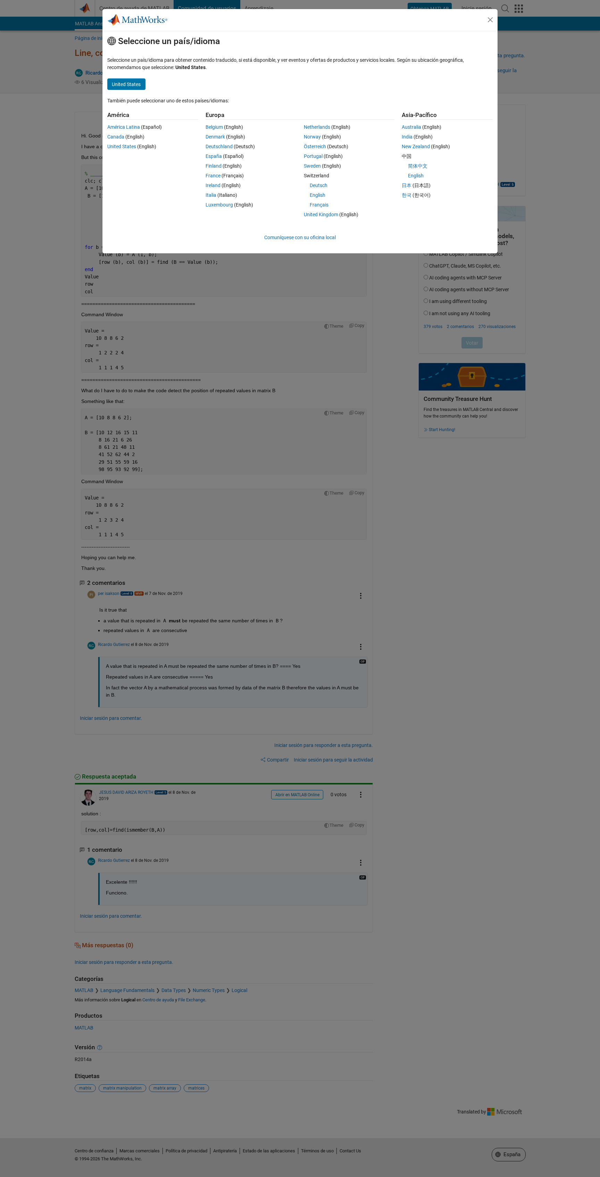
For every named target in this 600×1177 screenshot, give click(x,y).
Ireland (213, 185)
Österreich (315, 146)
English (317, 195)
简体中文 (417, 166)
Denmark (215, 137)
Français (319, 205)
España (214, 156)
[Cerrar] (490, 20)
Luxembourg (219, 205)
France (213, 175)
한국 (406, 195)
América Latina (123, 127)
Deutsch (318, 185)
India (407, 137)
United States (121, 146)
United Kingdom (321, 214)
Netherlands (317, 127)
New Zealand (416, 146)
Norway (312, 137)
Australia (411, 127)
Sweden (312, 166)
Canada (115, 137)
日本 (406, 185)
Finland (214, 166)
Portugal (313, 156)
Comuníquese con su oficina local (300, 237)
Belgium (214, 127)
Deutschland (219, 146)
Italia (211, 195)
